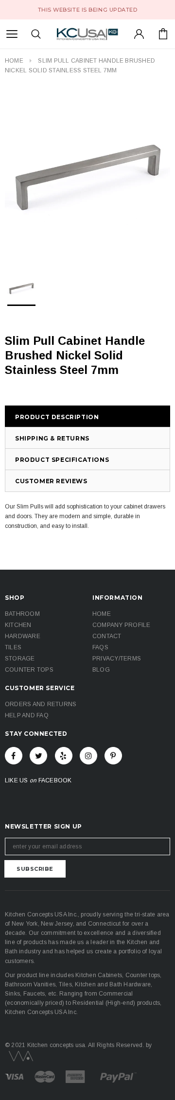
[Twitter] (38, 755)
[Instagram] (88, 755)
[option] (87, 174)
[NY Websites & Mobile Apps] (19, 1055)
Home (14, 60)
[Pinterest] (113, 755)
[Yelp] (63, 755)
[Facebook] (13, 755)
